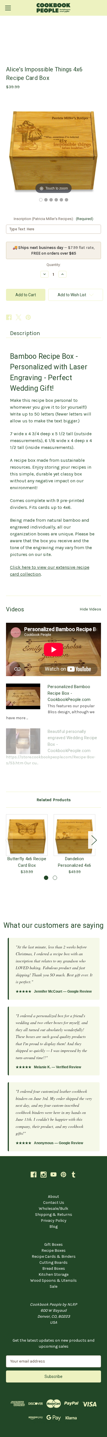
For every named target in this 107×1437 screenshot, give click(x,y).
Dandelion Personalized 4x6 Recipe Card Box (74, 862)
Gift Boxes (53, 1244)
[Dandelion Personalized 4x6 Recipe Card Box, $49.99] (74, 835)
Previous (7, 840)
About (53, 1196)
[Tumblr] (73, 1175)
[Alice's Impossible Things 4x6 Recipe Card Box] (41, 199)
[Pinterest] (28, 317)
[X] (18, 317)
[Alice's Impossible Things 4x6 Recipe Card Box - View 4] (56, 199)
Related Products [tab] (54, 799)
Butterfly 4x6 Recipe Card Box (26, 862)
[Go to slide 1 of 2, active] (46, 878)
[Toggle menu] (8, 8)
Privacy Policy (53, 1220)
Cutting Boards (53, 1262)
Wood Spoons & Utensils (53, 1280)
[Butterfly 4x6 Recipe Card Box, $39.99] (27, 835)
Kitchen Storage (53, 1274)
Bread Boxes (53, 1268)
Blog (53, 1226)
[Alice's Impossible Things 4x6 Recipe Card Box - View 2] (46, 199)
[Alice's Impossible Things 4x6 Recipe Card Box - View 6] (66, 199)
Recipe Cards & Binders (54, 1256)
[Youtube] (53, 1175)
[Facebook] (9, 317)
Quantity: (54, 265)
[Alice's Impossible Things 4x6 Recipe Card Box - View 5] (61, 199)
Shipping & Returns (53, 1214)
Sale (53, 1286)
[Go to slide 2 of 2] (55, 878)
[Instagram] (44, 1175)
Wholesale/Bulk (53, 1208)
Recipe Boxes (53, 1250)
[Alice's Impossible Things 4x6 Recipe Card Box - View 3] (51, 199)
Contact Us (53, 1202)
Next (94, 840)
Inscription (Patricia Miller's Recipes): (54, 219)
